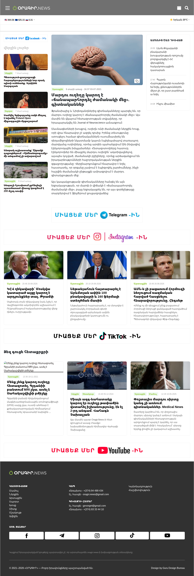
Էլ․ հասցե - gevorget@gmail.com (87, 505)
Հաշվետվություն (139, 490)
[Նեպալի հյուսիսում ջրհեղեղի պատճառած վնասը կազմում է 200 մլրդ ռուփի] (26, 170)
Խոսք (12, 505)
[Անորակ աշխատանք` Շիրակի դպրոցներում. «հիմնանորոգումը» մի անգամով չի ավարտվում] (26, 135)
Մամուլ (13, 490)
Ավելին (13, 516)
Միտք (13, 509)
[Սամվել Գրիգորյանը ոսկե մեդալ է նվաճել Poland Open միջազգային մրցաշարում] (26, 99)
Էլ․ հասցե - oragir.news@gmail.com (89, 494)
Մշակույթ (15, 512)
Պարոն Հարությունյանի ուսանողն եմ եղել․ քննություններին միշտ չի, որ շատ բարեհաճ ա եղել (167, 87)
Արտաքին (10, 181)
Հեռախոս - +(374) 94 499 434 (86, 490)
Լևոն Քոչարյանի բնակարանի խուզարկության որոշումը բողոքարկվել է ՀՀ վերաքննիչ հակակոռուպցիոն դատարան (166, 59)
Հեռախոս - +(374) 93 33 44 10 (86, 509)
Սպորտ (8, 111)
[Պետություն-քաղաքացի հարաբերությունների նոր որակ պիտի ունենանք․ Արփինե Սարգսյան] (26, 61)
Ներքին (8, 73)
